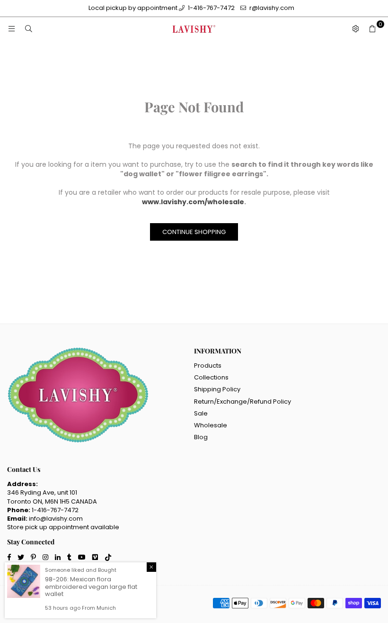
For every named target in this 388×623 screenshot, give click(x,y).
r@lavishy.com (271, 7)
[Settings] (355, 29)
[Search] (28, 29)
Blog (201, 437)
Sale (201, 413)
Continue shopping (194, 231)
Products (207, 365)
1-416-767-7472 (210, 7)
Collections (211, 377)
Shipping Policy (217, 389)
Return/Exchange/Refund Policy (242, 401)
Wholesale (210, 425)
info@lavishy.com (56, 518)
